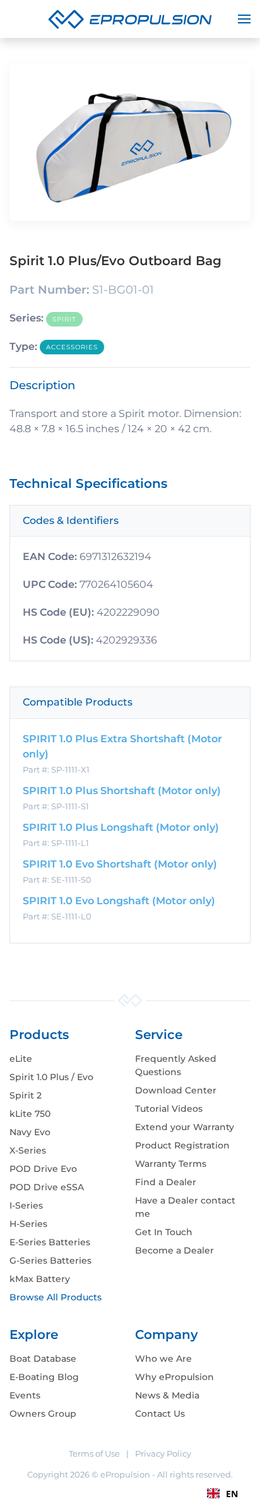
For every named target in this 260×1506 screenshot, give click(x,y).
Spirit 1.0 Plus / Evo (51, 1077)
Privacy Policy (163, 1453)
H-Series (28, 1223)
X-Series (27, 1150)
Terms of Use (94, 1453)
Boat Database (42, 1358)
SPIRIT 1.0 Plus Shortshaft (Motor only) (122, 791)
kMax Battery (39, 1279)
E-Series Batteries (49, 1242)
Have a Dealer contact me (185, 1207)
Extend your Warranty (184, 1127)
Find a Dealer (165, 1182)
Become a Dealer (174, 1250)
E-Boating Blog (44, 1377)
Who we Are (163, 1358)
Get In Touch (163, 1232)
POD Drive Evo (43, 1168)
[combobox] (222, 1493)
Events (24, 1395)
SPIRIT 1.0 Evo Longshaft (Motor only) (119, 901)
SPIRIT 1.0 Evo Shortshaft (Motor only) (120, 864)
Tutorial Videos (169, 1108)
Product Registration (182, 1145)
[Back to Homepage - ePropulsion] (130, 18)
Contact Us (160, 1413)
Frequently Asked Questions (175, 1065)
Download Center (175, 1090)
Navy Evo (29, 1132)
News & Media (167, 1395)
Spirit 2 (25, 1095)
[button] (244, 19)
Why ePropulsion (174, 1377)
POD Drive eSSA (46, 1187)
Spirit (64, 319)
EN (232, 1494)
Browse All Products (55, 1297)
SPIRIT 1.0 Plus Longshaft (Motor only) (121, 827)
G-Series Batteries (50, 1260)
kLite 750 (29, 1113)
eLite (20, 1058)
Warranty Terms (170, 1163)
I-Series (26, 1205)
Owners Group (42, 1413)
